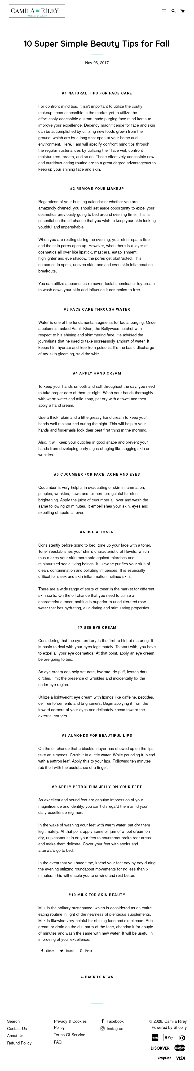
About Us (15, 1035)
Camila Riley (175, 1021)
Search (13, 1021)
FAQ (58, 1042)
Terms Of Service (69, 1034)
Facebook (115, 1021)
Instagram (115, 1028)
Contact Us (17, 1028)
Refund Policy (19, 1043)
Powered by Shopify (169, 1027)
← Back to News (97, 977)
